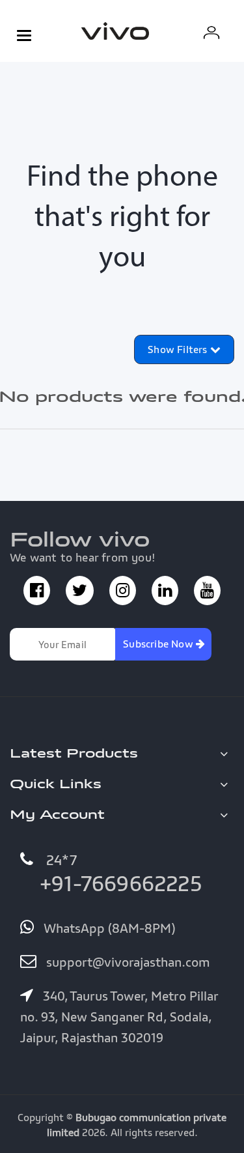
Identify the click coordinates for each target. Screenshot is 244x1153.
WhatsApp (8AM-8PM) (107, 928)
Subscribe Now (159, 643)
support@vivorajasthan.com (126, 962)
